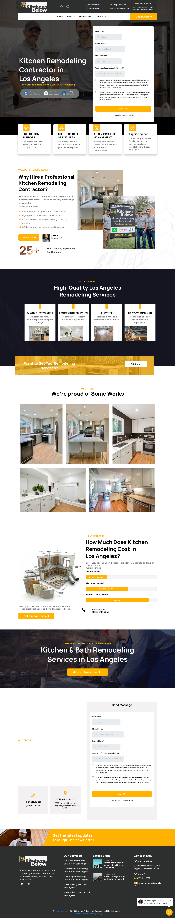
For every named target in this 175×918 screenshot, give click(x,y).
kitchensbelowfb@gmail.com (118, 8)
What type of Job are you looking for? (109, 68)
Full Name (99, 31)
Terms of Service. (81, 913)
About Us (71, 16)
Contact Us (100, 16)
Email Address (101, 56)
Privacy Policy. (95, 913)
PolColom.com (61, 911)
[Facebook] (61, 6)
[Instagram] (68, 6)
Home (60, 16)
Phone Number (101, 44)
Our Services (85, 16)
